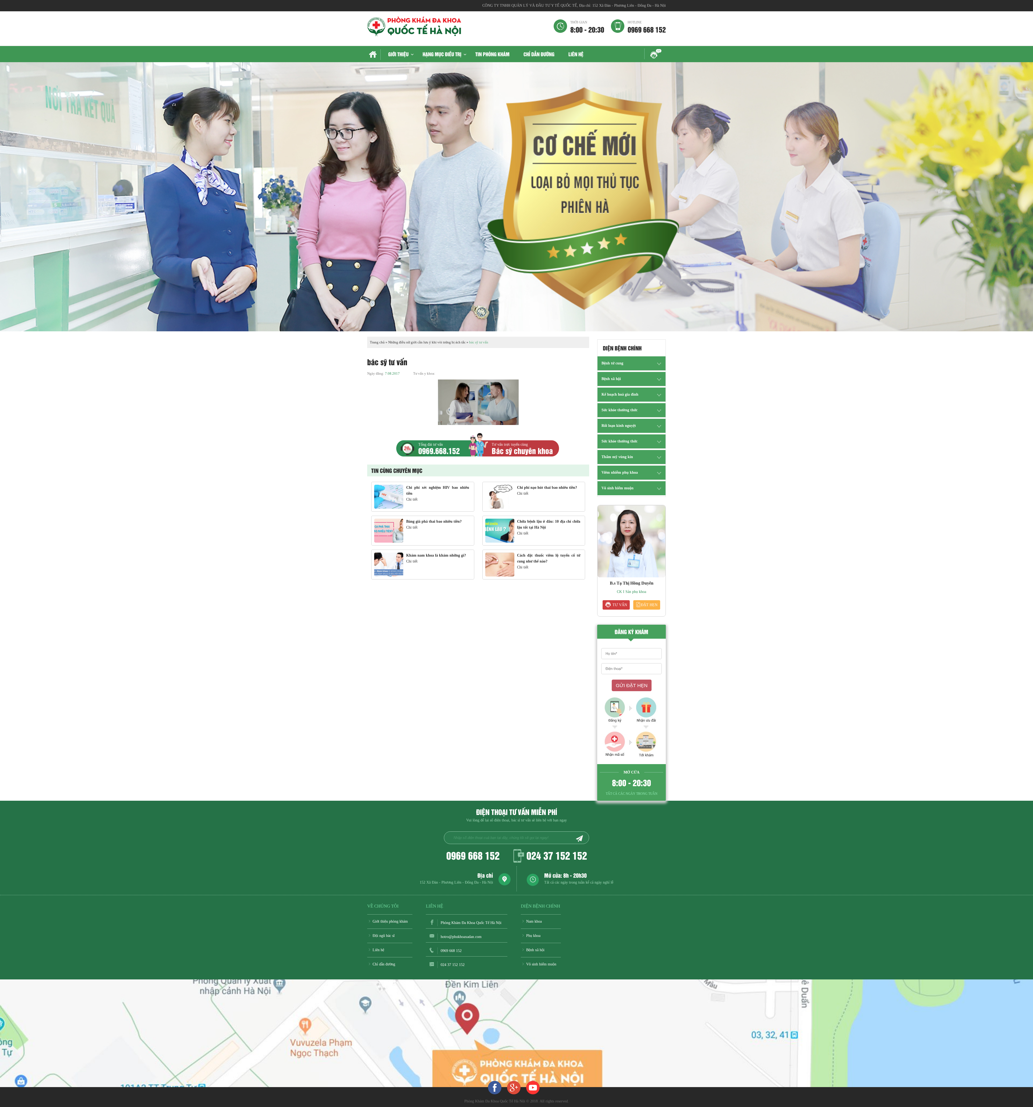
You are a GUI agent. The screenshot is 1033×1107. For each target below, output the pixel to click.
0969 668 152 (647, 26)
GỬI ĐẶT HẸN (632, 685)
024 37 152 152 (556, 855)
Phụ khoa (533, 936)
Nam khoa (534, 921)
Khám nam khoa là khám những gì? (436, 555)
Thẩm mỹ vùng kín (617, 457)
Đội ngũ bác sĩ (384, 936)
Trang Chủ (374, 54)
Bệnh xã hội (611, 379)
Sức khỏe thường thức (620, 410)
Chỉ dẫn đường (538, 54)
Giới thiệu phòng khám (390, 921)
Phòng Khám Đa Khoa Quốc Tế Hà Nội (471, 923)
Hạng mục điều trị (442, 54)
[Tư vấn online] (514, 1087)
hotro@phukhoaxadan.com (461, 937)
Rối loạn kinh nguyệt (619, 426)
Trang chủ (377, 342)
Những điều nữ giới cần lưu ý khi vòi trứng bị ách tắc (427, 342)
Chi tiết (412, 499)
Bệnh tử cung (612, 363)
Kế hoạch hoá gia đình (620, 394)
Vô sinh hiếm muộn (618, 488)
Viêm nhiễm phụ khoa (620, 472)
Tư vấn (620, 605)
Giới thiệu (398, 54)
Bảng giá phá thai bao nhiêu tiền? (434, 521)
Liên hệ (575, 54)
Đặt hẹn (649, 605)
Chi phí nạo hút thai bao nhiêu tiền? (547, 488)
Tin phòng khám (492, 54)
